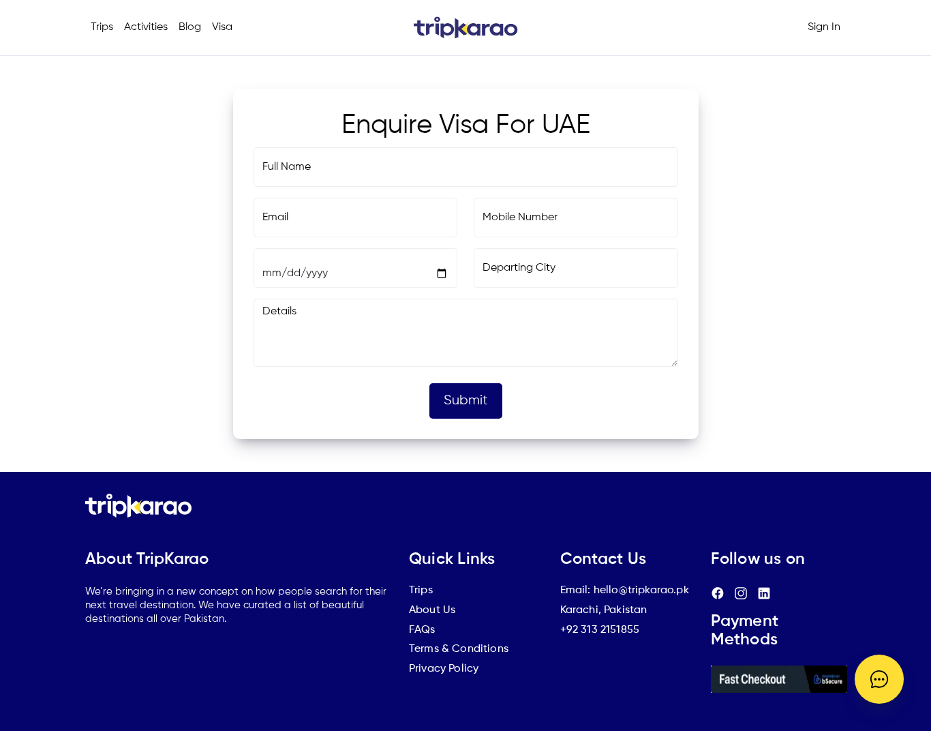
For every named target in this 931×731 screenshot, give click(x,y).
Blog (190, 27)
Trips (102, 27)
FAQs (422, 630)
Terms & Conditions (458, 649)
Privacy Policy (443, 668)
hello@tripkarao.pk (641, 590)
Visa (222, 27)
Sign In (824, 27)
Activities (146, 27)
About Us (432, 610)
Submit (466, 400)
